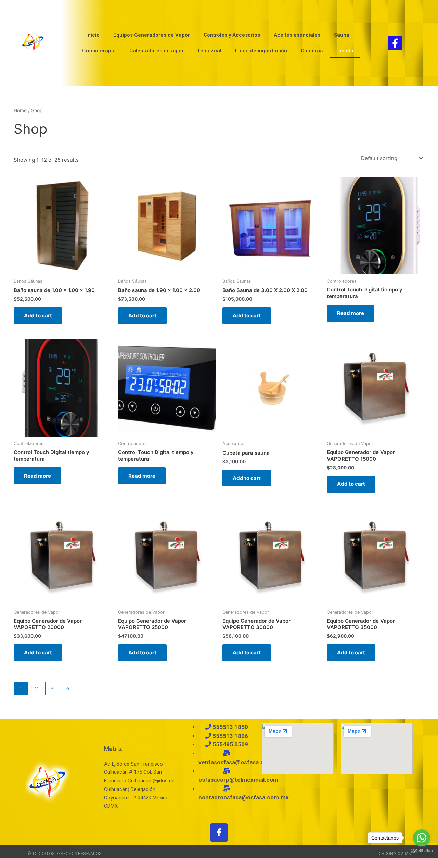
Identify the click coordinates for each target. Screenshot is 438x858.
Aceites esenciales (297, 35)
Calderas (312, 51)
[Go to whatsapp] (421, 837)
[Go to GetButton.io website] (422, 851)
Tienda (344, 51)
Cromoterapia (99, 51)
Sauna (341, 35)
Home (20, 110)
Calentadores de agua (156, 51)
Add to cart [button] (38, 315)
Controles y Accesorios (232, 35)
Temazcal (209, 51)
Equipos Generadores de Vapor (151, 35)
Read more (350, 313)
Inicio (93, 35)
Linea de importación (261, 51)
